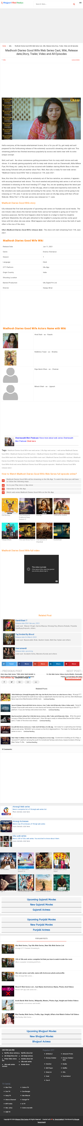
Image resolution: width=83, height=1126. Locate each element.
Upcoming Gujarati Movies (41, 899)
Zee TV (7, 1091)
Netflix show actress (11, 1053)
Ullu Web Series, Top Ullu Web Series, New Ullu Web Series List (39, 945)
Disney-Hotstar (51, 1058)
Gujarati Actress (41, 909)
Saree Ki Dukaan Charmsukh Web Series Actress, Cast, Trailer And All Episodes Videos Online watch (42, 705)
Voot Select (66, 1076)
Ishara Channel (10, 1099)
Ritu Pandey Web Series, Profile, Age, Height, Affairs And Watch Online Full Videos (47, 1014)
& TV (23, 1103)
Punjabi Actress (41, 930)
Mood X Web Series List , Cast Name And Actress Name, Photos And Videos (44, 987)
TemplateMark (59, 1119)
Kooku (65, 1064)
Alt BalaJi (49, 1054)
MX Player (49, 1068)
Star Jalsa (8, 1108)
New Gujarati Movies (41, 904)
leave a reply (76, 60)
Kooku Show (25, 1064)
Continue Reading (49, 699)
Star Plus (8, 1087)
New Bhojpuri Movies (41, 1036)
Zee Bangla (26, 1091)
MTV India (8, 1103)
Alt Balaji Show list (10, 1056)
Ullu (4, 60)
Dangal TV (25, 1099)
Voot (47, 1076)
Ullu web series (26, 1061)
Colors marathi (27, 1108)
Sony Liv (49, 1072)
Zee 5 (48, 1080)
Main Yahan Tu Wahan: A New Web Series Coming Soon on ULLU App (32, 738)
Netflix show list (27, 1053)
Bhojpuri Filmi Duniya (22, 1119)
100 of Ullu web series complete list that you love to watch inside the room (43, 959)
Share (27, 664)
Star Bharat (26, 1095)
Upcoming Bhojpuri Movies (41, 1031)
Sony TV (8, 1095)
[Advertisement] (41, 25)
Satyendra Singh (21, 678)
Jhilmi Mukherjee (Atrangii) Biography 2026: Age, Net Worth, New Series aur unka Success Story (41, 694)
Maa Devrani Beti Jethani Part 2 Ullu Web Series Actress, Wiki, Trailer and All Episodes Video (40, 716)
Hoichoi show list (27, 1059)
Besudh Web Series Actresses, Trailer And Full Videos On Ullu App (32, 727)
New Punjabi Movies (41, 924)
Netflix (65, 1068)
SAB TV (7, 1112)
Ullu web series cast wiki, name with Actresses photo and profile (39, 973)
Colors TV (25, 1087)
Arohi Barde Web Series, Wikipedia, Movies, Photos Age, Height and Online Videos (46, 1001)
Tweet (11, 664)
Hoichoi (48, 1064)
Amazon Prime (68, 1054)
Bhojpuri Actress (41, 1041)
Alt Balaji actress (27, 1056)
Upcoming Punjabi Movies (41, 919)
